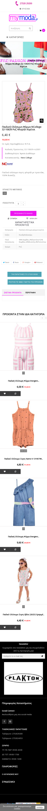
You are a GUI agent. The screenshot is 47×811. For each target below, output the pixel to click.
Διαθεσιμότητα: (12, 153)
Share (16, 262)
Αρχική (6, 60)
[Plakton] (23, 678)
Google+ (27, 262)
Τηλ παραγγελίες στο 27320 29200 (24, 274)
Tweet (7, 262)
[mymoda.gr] (23, 18)
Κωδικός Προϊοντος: (14, 149)
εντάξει (40, 807)
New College (26, 157)
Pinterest (39, 262)
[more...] (7, 163)
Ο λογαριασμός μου (10, 774)
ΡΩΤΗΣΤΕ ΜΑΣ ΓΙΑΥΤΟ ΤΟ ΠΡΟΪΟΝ (25, 282)
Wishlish (33, 218)
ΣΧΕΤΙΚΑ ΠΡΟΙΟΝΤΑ (12, 292)
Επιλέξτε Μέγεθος (13, 189)
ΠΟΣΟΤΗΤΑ (8, 202)
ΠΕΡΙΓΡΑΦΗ (30, 292)
